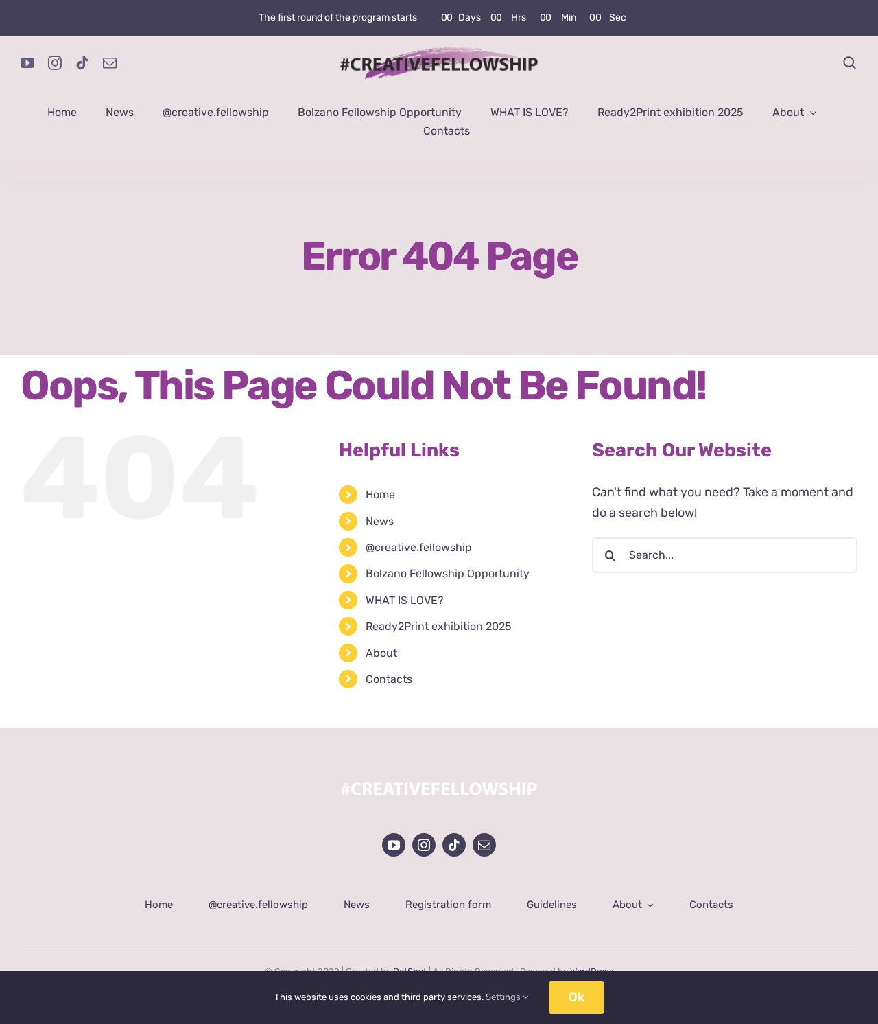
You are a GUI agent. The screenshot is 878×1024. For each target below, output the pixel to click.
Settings (504, 997)
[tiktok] (82, 63)
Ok (576, 997)
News (380, 521)
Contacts (389, 679)
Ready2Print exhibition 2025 (439, 626)
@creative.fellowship (419, 547)
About (381, 653)
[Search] (849, 63)
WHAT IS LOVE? (405, 600)
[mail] (110, 63)
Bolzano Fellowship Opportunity (448, 573)
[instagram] (55, 63)
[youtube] (27, 63)
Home (380, 494)
